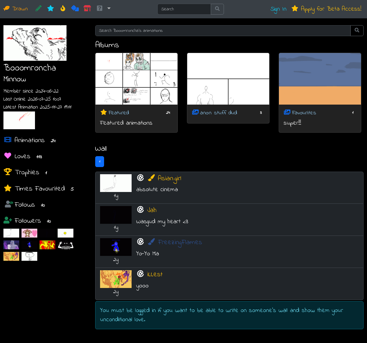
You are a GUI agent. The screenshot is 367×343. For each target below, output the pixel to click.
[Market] (87, 9)
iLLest (155, 275)
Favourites (304, 113)
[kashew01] (29, 256)
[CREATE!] (38, 9)
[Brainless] (65, 233)
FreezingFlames (180, 243)
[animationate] (65, 244)
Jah (152, 210)
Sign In (278, 9)
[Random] (75, 9)
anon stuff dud (218, 113)
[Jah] (47, 233)
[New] (50, 9)
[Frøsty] (11, 244)
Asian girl (169, 179)
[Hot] (63, 9)
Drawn (19, 9)
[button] (103, 9)
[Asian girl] (11, 233)
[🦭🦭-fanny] (29, 233)
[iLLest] (11, 256)
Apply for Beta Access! (330, 9)
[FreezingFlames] (29, 244)
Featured (118, 113)
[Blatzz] (47, 244)
